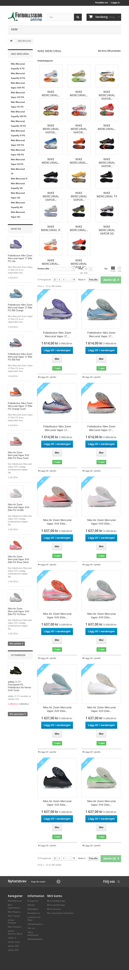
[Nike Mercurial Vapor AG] (78, 244)
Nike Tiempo (14, 916)
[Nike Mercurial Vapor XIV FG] (106, 143)
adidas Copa (14, 942)
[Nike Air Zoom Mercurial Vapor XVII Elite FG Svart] (57, 778)
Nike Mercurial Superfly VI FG (18, 133)
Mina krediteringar (56, 905)
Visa (80, 268)
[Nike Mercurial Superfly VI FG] (78, 143)
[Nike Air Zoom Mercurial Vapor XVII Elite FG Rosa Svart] (16, 441)
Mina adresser (54, 909)
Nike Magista (14, 912)
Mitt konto (54, 896)
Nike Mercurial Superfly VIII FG (18, 114)
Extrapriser (18, 655)
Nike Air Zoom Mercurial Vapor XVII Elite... (57, 522)
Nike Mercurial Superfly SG (18, 185)
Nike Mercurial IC (19, 178)
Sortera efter (43, 268)
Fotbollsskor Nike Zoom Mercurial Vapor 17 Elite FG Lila (20, 258)
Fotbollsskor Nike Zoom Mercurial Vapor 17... (57, 334)
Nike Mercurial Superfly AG (18, 205)
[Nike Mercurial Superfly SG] (78, 210)
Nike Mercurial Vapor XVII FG (18, 85)
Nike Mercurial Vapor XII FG (18, 161)
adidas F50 (13, 950)
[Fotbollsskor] (25, 16)
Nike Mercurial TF (18, 171)
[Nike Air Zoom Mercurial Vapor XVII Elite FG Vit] (101, 684)
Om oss (31, 928)
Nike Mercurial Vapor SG (18, 195)
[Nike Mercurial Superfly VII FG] (50, 143)
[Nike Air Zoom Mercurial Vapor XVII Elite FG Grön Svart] (101, 778)
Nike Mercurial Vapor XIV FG (18, 142)
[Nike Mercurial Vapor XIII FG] (50, 177)
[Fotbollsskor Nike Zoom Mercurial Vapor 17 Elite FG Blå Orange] (16, 293)
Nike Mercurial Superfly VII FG (18, 123)
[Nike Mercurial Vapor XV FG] (78, 109)
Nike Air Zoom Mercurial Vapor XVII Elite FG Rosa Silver (18, 559)
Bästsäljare (33, 909)
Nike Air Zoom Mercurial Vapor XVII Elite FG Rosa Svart (18, 455)
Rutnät (112, 271)
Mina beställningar (56, 901)
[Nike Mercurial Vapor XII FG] (78, 177)
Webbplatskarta (35, 939)
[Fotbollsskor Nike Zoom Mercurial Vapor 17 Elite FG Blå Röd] (16, 343)
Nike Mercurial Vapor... (107, 95)
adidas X (12, 938)
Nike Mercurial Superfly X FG (18, 66)
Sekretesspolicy (35, 924)
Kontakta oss (101, 2)
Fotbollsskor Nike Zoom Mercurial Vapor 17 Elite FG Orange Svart (20, 406)
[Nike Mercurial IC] (50, 210)
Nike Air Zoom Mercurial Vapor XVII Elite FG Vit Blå (18, 507)
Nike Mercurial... (51, 93)
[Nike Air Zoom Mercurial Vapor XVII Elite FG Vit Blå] (16, 493)
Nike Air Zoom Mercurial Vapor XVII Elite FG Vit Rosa (18, 611)
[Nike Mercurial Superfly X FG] (50, 76)
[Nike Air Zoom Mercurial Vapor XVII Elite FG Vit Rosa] (16, 597)
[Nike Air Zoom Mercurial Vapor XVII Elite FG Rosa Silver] (16, 545)
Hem (14, 29)
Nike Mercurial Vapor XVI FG (18, 94)
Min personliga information (60, 913)
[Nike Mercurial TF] (106, 177)
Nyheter (16, 228)
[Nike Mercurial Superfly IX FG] (78, 76)
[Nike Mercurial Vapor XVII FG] (106, 76)
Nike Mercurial (15, 901)
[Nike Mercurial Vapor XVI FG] (50, 109)
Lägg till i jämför (48, 377)
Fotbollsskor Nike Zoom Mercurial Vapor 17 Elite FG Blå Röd (20, 357)
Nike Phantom (15, 927)
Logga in (115, 2)
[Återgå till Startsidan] (11, 41)
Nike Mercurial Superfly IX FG (18, 75)
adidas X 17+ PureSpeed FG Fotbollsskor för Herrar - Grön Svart (20, 686)
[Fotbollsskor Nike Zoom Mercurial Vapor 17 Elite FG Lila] (16, 244)
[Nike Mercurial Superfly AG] (50, 244)
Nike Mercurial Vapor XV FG (18, 104)
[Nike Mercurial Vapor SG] (106, 210)
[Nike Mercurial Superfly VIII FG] (106, 109)
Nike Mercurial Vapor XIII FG (18, 152)
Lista (119, 271)
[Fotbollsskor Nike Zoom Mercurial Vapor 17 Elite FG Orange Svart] (16, 392)
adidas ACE (13, 946)
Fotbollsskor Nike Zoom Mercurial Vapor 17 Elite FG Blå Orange (20, 307)
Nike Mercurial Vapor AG (18, 214)
